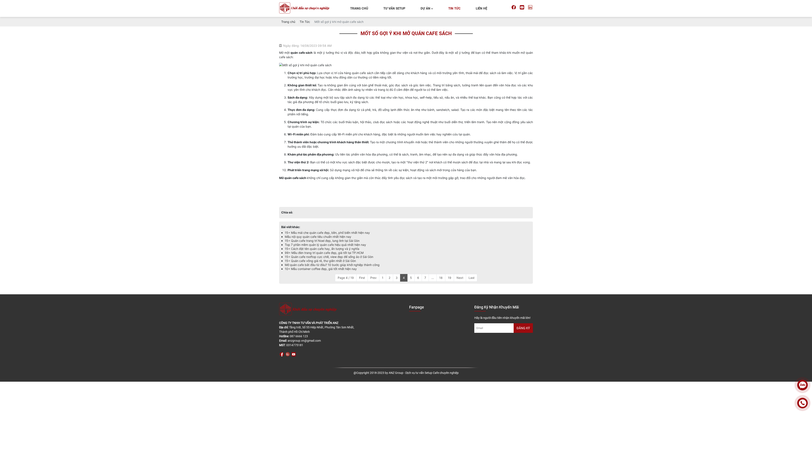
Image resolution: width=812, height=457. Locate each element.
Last (472, 277)
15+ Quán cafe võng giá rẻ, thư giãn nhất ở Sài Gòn (320, 261)
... (432, 277)
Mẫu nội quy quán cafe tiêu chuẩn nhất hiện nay (318, 236)
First (362, 277)
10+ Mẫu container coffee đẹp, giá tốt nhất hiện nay (321, 269)
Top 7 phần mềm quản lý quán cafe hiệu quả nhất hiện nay (325, 244)
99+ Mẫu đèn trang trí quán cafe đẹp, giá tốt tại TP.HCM (324, 253)
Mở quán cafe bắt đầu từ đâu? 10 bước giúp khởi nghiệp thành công (332, 265)
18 (441, 277)
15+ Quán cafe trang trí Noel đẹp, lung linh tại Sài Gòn (322, 240)
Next (460, 277)
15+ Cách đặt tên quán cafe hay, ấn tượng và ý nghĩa (322, 249)
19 (449, 277)
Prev (373, 277)
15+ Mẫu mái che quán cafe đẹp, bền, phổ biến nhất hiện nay (327, 232)
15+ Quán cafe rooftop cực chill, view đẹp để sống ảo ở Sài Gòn (329, 257)
